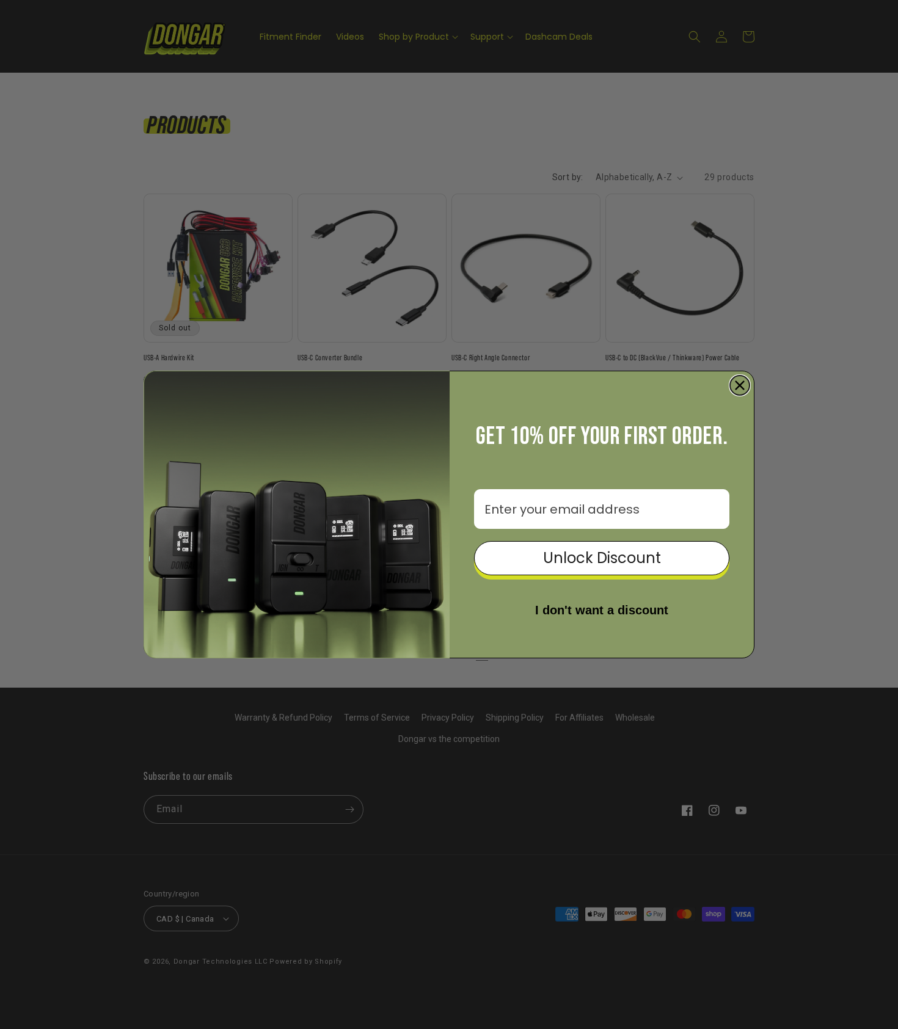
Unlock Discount (602, 558)
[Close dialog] (740, 385)
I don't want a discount (601, 610)
